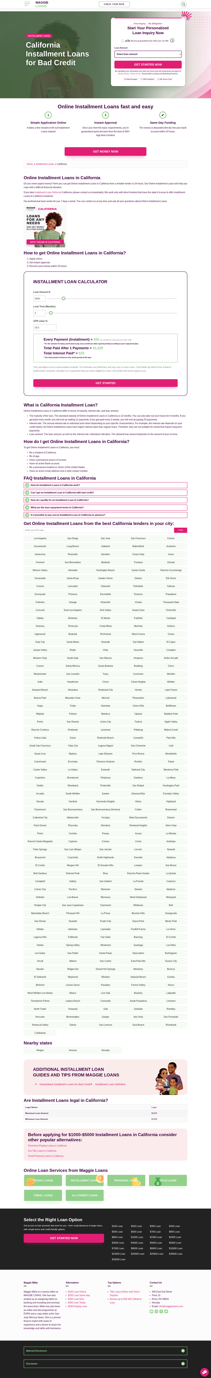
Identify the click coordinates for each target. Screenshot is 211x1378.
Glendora (105, 825)
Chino (105, 682)
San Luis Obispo (72, 849)
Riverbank (171, 1025)
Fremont (40, 562)
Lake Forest (171, 690)
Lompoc (138, 865)
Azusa (138, 833)
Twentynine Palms (40, 1001)
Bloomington (72, 1017)
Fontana (138, 562)
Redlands (73, 730)
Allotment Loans (85, 1195)
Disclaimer (32, 1364)
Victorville (171, 610)
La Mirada (171, 833)
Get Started (105, 383)
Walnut (72, 961)
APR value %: (40, 321)
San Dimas (40, 921)
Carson (40, 666)
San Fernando (171, 1017)
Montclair (105, 889)
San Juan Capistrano (73, 905)
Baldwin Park (171, 714)
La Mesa (171, 777)
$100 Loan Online (77, 1291)
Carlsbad (171, 618)
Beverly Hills (138, 913)
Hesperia (138, 658)
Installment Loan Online (47, 192)
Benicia (171, 969)
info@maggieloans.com (171, 1306)
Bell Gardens (40, 873)
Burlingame (171, 953)
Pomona (72, 594)
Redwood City (105, 690)
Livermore (138, 674)
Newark (171, 849)
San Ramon (73, 721)
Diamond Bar (138, 793)
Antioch (171, 626)
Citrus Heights (138, 682)
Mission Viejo (40, 658)
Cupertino (40, 777)
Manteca (105, 714)
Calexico (171, 881)
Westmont (105, 945)
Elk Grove (171, 578)
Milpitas (40, 714)
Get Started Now (64, 1238)
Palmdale (138, 586)
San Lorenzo (105, 1025)
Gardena (138, 777)
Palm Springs (40, 849)
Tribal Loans (43, 1195)
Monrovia (105, 897)
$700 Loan (155, 1232)
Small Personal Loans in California (45, 1156)
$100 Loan (117, 1226)
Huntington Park (171, 785)
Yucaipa (105, 817)
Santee (105, 793)
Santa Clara (138, 610)
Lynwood (105, 730)
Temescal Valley (40, 1025)
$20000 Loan (137, 1254)
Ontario (138, 578)
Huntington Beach (105, 570)
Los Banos (72, 897)
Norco (171, 985)
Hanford (73, 801)
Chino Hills (138, 706)
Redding (138, 666)
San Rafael (138, 785)
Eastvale (105, 769)
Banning (138, 937)
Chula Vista (138, 554)
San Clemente (138, 745)
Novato (40, 801)
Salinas (171, 586)
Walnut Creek (171, 730)
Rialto (73, 650)
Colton (138, 809)
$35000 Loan (118, 1259)
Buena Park (40, 698)
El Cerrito (171, 937)
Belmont (40, 985)
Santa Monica (73, 666)
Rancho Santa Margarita (40, 841)
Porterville (105, 785)
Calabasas (40, 1033)
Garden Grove (105, 578)
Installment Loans (45, 164)
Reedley (171, 1009)
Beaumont (40, 857)
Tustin (73, 706)
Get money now (105, 151)
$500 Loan (117, 1232)
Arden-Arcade (171, 658)
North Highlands (105, 857)
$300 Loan (155, 1226)
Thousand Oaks (171, 602)
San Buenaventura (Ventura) (105, 809)
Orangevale (171, 913)
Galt (105, 1009)
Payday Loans (43, 1180)
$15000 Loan (118, 1254)
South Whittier (73, 793)
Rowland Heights (138, 825)
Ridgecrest (72, 969)
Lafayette (171, 993)
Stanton (138, 889)
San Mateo (138, 642)
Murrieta (138, 626)
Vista (105, 650)
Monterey (138, 969)
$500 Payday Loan (77, 1306)
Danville (138, 857)
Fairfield (138, 618)
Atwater (40, 969)
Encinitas (73, 761)
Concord (40, 610)
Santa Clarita (138, 570)
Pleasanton (138, 698)
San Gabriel (105, 881)
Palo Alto (171, 738)
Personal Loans (126, 1180)
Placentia (73, 825)
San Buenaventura (72, 809)
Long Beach (73, 546)
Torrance (138, 594)
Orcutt (40, 961)
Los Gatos (40, 953)
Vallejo (40, 618)
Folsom (73, 714)
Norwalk (105, 642)
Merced (105, 698)
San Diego (72, 538)
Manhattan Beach (40, 913)
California (62, 164)
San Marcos (105, 658)
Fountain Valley (171, 793)
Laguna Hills (40, 937)
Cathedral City (40, 817)
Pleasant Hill (72, 913)
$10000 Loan (175, 1248)
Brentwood (72, 777)
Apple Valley (170, 721)
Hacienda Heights (105, 801)
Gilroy (138, 801)
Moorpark (171, 897)
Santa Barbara (105, 666)
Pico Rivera (138, 753)
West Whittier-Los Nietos (40, 993)
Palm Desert (40, 825)
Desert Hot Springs (105, 969)
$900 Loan (117, 1237)
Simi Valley (105, 610)
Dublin (40, 785)
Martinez (171, 889)
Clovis (171, 634)
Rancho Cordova (40, 730)
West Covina (138, 634)
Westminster (40, 674)
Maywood (73, 977)
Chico (171, 666)
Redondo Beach (105, 738)
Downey (40, 626)
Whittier (171, 682)
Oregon (40, 1050)
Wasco (72, 993)
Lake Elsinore (105, 753)
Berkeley (72, 618)
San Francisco (138, 538)
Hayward (105, 586)
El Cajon (171, 642)
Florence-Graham (106, 761)
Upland (138, 714)
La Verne (171, 929)
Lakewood (171, 698)
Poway (105, 833)
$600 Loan (136, 1232)
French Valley (138, 985)
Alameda (105, 706)
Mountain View (72, 698)
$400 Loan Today (77, 1302)
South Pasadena (138, 1001)
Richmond (105, 634)
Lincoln (138, 849)
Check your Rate (114, 4)
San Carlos (105, 961)
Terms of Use (135, 74)
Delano (171, 817)
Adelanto (72, 929)
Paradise (105, 985)
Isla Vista (138, 1017)
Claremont (105, 905)
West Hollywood (138, 897)
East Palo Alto (138, 961)
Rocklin (138, 761)
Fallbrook (73, 937)
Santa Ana (40, 554)
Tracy (105, 674)
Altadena (171, 857)
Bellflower (171, 706)
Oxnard (171, 562)
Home (30, 164)
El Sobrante (40, 977)
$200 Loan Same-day (79, 1295)
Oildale (40, 929)
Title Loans (167, 1180)
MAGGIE (42, 4)
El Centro (40, 865)
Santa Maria (73, 642)
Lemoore (171, 1001)
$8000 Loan (137, 1248)
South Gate (73, 658)
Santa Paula (105, 953)
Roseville (105, 602)
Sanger (105, 1017)
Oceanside (40, 578)
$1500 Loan (156, 1237)
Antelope (171, 841)
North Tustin (40, 1009)
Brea (105, 873)
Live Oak (105, 993)
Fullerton (40, 602)
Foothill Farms (138, 929)
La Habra (73, 769)
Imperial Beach (138, 977)
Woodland (73, 785)
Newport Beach (40, 690)
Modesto (105, 562)
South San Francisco (40, 745)
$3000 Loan (118, 1243)
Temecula (73, 626)
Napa (40, 706)
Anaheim (171, 546)
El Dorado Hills (105, 865)
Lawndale (105, 929)
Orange (73, 602)
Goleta (40, 945)
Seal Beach (138, 1025)
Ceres (138, 841)
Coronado (105, 1001)
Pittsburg (138, 730)
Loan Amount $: (42, 292)
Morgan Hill (73, 865)
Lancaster (73, 586)
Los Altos (171, 945)
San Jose (105, 538)
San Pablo (72, 953)
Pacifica (73, 889)
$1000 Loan (137, 1237)
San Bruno (170, 865)
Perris (40, 721)
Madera (73, 753)
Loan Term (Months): (44, 306)
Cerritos (73, 833)
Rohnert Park (73, 873)
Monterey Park (171, 769)
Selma (72, 1025)
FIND (180, 530)
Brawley (138, 993)
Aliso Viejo (171, 825)
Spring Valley (73, 945)
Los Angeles (40, 538)
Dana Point (138, 921)
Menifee (171, 674)
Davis (73, 738)
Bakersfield (138, 546)
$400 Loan (174, 1226)
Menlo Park (171, 921)
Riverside (73, 554)
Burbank (72, 634)
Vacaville (138, 650)
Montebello (171, 753)
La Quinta (171, 873)
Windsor (105, 977)
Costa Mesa (105, 626)
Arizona (73, 1050)
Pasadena (171, 594)
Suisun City (171, 961)
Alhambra (73, 690)
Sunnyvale (40, 594)
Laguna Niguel (105, 745)
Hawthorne (72, 682)
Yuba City (73, 745)
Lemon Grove (73, 985)
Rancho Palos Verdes (138, 873)
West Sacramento (138, 817)
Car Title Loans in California (42, 1151)
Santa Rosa (73, 578)
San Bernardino (73, 562)
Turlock (138, 721)
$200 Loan (136, 1226)
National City (138, 769)
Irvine (171, 554)
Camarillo (138, 738)
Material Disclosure (36, 1351)
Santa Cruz (40, 753)
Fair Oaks (106, 937)
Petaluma (105, 777)
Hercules (40, 1017)
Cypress (73, 841)
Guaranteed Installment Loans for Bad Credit (65, 1084)
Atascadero (138, 953)
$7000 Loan (118, 1248)
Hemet (138, 690)
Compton (171, 650)
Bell (171, 905)
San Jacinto (105, 849)
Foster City (105, 921)
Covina (105, 841)
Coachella (73, 857)
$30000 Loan (175, 1254)
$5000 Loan (156, 1243)
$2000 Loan (175, 1237)
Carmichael (40, 761)
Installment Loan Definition (110, 1084)
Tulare (171, 761)
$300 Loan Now (76, 1299)
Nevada (105, 1050)
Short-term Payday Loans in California (47, 1145)
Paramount (40, 809)
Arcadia (40, 793)
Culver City (40, 889)
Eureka (171, 977)
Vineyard (72, 1009)
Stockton (105, 554)
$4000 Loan (137, 1243)
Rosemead (171, 809)
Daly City (40, 642)
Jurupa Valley (40, 650)
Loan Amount (121, 48)
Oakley (72, 881)
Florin (40, 833)
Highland (171, 801)
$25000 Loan (156, 1254)
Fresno (171, 538)
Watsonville (73, 817)
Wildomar (138, 905)
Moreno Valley (40, 570)
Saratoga (138, 945)
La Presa (105, 913)
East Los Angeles (73, 610)
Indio (40, 682)
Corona (40, 586)
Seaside (73, 921)
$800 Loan (174, 1232)
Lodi (171, 745)
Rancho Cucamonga (171, 570)
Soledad (138, 1009)
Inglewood (40, 634)
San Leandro (72, 674)
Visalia (138, 602)
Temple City (40, 905)
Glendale (73, 570)
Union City (105, 721)
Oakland (105, 546)
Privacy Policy (123, 74)
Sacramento (40, 546)
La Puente (138, 881)
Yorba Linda (40, 738)
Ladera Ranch (73, 1001)
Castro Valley (40, 769)
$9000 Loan (156, 1248)
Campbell (40, 881)
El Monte (105, 618)
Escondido (105, 594)
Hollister (40, 897)
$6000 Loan (175, 1243)
